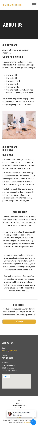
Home (19, 401)
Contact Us (19, 408)
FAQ (19, 410)
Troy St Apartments (11, 5)
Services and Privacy (19, 405)
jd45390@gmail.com (9, 351)
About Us (19, 403)
